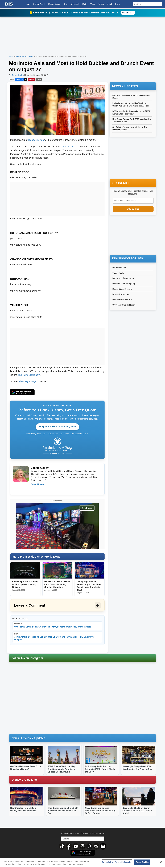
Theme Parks (118, 273)
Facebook (19, 79)
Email (39, 79)
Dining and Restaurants (123, 278)
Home (11, 56)
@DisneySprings (27, 381)
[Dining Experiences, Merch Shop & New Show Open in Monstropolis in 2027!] (89, 570)
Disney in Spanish (98, 833)
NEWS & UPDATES (125, 86)
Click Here (126, 13)
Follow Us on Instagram (27, 658)
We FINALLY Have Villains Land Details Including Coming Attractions (57, 584)
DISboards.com (119, 268)
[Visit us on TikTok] (62, 846)
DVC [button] (84, 4)
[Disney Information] (9, 4)
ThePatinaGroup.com (29, 375)
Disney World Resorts (122, 289)
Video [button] (92, 4)
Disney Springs (36, 140)
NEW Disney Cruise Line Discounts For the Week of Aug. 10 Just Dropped (100, 811)
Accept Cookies (142, 862)
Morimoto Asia (68, 146)
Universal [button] (75, 4)
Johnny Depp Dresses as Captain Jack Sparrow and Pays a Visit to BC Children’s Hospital (54, 637)
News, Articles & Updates (28, 738)
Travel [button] (117, 4)
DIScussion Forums (67, 833)
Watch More (87, 508)
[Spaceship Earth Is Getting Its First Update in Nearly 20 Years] (25, 570)
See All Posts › (38, 484)
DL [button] (65, 4)
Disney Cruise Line (120, 294)
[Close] (161, 862)
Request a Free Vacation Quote (57, 426)
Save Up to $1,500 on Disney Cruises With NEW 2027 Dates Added (137, 811)
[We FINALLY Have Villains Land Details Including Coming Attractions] (57, 570)
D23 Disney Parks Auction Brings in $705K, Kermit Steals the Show (100, 769)
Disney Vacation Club (122, 299)
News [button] (28, 4)
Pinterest (31, 79)
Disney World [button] (38, 4)
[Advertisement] (57, 198)
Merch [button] (109, 4)
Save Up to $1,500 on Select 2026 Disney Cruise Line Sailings (76, 12)
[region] (82, 862)
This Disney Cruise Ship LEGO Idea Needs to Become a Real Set (63, 811)
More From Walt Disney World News (36, 556)
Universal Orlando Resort (123, 305)
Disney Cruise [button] (54, 4)
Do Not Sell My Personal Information (117, 862)
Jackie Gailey (18, 75)
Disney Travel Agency (83, 833)
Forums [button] (101, 4)
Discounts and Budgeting (123, 283)
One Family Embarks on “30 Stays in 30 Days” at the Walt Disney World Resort (52, 625)
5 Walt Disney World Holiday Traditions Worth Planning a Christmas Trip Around (61, 769)
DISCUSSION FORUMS (127, 258)
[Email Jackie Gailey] (33, 489)
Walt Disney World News (24, 56)
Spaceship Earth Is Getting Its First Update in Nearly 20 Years (25, 584)
